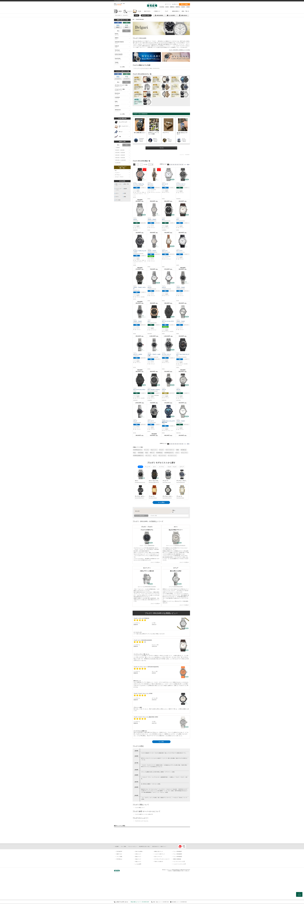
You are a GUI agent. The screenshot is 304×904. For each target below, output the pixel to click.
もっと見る (161, 502)
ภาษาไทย (162, 6)
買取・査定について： (158, 901)
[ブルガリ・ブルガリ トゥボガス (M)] (154, 344)
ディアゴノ (168, 45)
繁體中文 (172, 6)
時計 (116, 170)
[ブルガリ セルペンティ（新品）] (143, 87)
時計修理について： (176, 901)
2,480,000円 (154, 336)
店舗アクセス (119, 854)
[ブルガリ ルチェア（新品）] (161, 87)
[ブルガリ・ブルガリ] (154, 209)
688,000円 (168, 435)
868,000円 (168, 201)
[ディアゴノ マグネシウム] (139, 174)
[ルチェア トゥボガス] (140, 344)
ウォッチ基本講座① (177, 851)
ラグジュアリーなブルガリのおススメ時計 (146, 68)
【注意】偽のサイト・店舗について (159, 846)
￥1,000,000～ (118, 162)
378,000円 (168, 402)
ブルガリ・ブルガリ (172, 466)
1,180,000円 (168, 336)
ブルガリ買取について (139, 807)
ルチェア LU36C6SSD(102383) (176, 586)
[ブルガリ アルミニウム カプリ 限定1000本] (168, 411)
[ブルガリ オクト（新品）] (143, 79)
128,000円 (140, 232)
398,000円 (154, 303)
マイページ (168, 4)
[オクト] (168, 209)
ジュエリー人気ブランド (159, 854)
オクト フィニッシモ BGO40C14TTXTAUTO (175, 545)
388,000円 (168, 303)
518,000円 (168, 371)
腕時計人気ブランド (158, 851)
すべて (140, 466)
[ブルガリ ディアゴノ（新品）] (180, 87)
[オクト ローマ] (168, 174)
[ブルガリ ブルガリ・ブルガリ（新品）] (161, 79)
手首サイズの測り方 (158, 861)
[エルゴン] (139, 209)
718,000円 (154, 402)
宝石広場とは (119, 859)
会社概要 (117, 846)
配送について (138, 856)
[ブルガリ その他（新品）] (161, 94)
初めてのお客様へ (139, 851)
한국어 (167, 6)
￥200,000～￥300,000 (120, 155)
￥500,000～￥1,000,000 (120, 160)
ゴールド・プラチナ (119, 176)
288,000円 (140, 435)
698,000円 (183, 232)
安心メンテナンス (158, 856)
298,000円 (154, 232)
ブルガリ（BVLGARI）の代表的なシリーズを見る (179, 49)
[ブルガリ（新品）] (180, 94)
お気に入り (175, 4)
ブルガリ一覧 (154, 515)
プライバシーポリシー (132, 846)
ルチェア (182, 466)
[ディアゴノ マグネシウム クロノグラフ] (140, 241)
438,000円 (168, 232)
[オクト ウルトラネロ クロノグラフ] (183, 344)
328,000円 (183, 402)
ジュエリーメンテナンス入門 (179, 864)
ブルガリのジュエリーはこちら (141, 821)
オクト (178, 47)
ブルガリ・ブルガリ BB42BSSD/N (146, 545)
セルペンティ (142, 47)
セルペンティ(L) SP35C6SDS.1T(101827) (147, 586)
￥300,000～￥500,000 (120, 157)
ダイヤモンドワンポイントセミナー (162, 859)
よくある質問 (138, 864)
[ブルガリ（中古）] (143, 101)
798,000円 (154, 269)
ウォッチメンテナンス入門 (179, 861)
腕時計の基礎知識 (177, 859)
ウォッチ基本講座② (177, 854)
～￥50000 (117, 147)
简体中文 (178, 6)
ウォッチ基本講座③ (177, 856)
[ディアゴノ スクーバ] (182, 174)
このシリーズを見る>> (155, 562)
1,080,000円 (139, 402)
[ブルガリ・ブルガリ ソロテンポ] (140, 277)
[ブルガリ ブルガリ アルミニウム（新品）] (180, 79)
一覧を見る (161, 147)
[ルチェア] (154, 277)
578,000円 (168, 269)
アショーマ (181, 44)
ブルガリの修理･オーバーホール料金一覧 (144, 814)
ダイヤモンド (118, 174)
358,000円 (183, 201)
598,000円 (154, 201)
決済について (138, 854)
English (183, 6)
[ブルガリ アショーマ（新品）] (143, 94)
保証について (138, 861)
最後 (188, 164)
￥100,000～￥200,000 (120, 152)
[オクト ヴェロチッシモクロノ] (154, 379)
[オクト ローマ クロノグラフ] (168, 311)
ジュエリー (117, 172)
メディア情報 (119, 856)
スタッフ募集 (123, 846)
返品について (138, 859)
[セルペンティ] (154, 174)
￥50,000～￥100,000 (119, 150)
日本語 (188, 6)
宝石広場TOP (119, 851)
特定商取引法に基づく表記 (144, 846)
